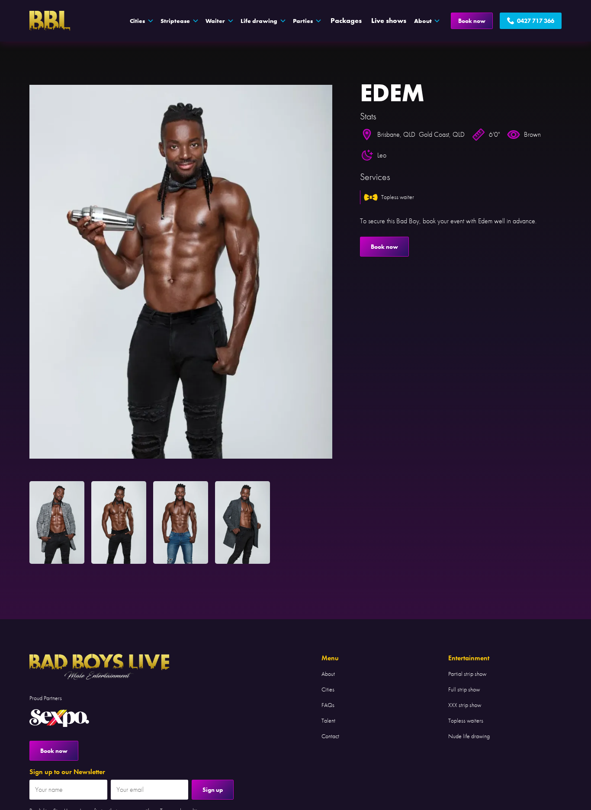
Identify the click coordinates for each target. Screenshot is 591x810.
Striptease (175, 21)
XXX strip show (464, 705)
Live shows (388, 20)
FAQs (327, 705)
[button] (141, 21)
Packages (346, 20)
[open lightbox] (180, 271)
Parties (303, 21)
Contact (330, 736)
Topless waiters (465, 720)
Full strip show (464, 689)
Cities (327, 689)
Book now (471, 21)
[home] (49, 21)
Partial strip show (467, 674)
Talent (328, 720)
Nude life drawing (469, 736)
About (328, 674)
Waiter (215, 21)
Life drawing (259, 21)
